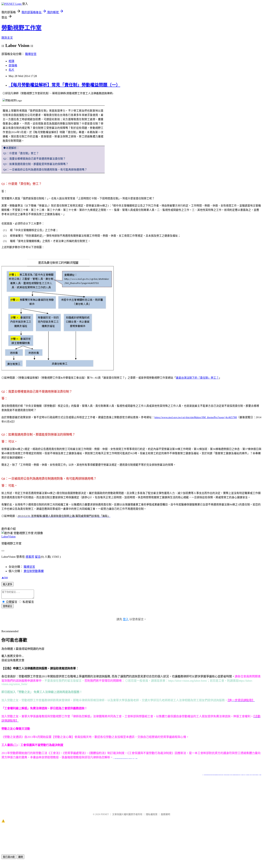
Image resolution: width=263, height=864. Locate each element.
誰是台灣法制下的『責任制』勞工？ (197, 377)
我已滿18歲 (9, 857)
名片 (11, 69)
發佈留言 (7, 606)
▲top (4, 577)
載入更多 (7, 584)
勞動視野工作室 (21, 28)
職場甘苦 (30, 54)
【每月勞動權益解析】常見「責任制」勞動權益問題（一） (64, 85)
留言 (38, 556)
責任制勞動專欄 (34, 571)
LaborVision (8, 536)
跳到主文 (7, 37)
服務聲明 (165, 814)
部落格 (13, 65)
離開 (20, 857)
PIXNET (105, 814)
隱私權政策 (151, 814)
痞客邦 (30, 556)
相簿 (11, 61)
